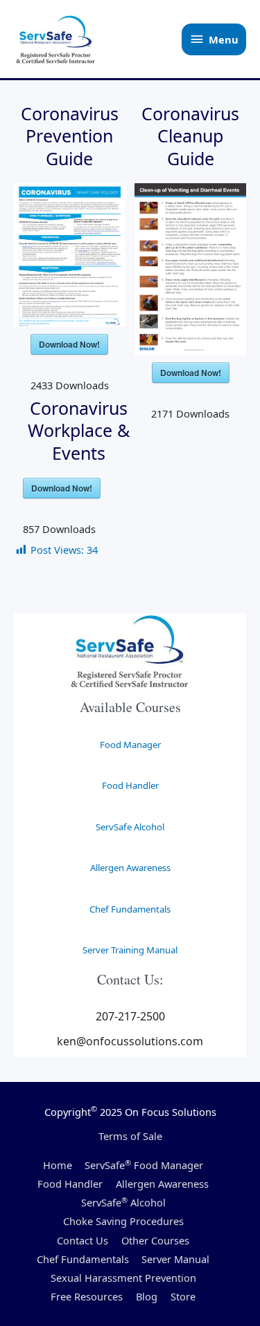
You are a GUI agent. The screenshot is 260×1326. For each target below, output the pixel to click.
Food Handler (130, 785)
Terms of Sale (130, 1136)
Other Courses (155, 1240)
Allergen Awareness (130, 867)
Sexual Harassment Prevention (123, 1278)
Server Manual (175, 1259)
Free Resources (87, 1296)
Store (183, 1296)
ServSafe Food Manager (144, 1165)
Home (57, 1165)
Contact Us (82, 1240)
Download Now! (69, 344)
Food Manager (130, 744)
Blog (146, 1296)
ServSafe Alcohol (130, 827)
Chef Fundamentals (130, 909)
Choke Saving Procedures (123, 1221)
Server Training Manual (130, 950)
